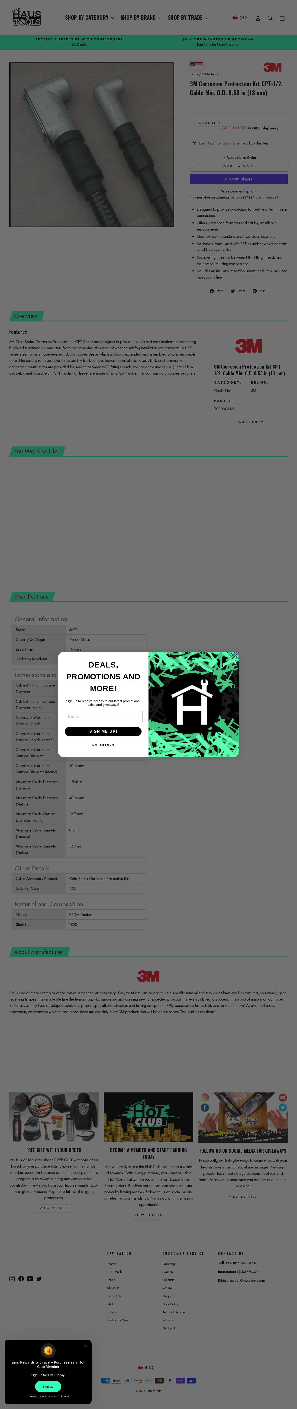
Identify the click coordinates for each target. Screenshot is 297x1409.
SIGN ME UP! (103, 731)
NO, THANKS (103, 745)
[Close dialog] (233, 657)
